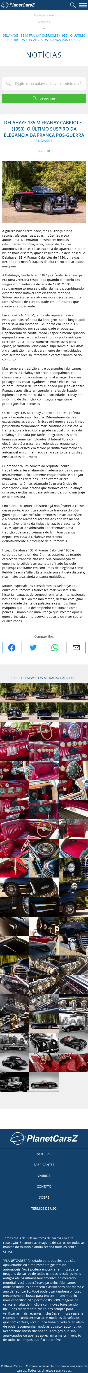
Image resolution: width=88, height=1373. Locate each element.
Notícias (44, 22)
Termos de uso (44, 1208)
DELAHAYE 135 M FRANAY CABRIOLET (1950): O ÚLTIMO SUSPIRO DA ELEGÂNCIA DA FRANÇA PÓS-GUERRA (44, 37)
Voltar (46, 150)
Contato (44, 1186)
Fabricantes (44, 1164)
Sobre (44, 1197)
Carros (44, 1175)
